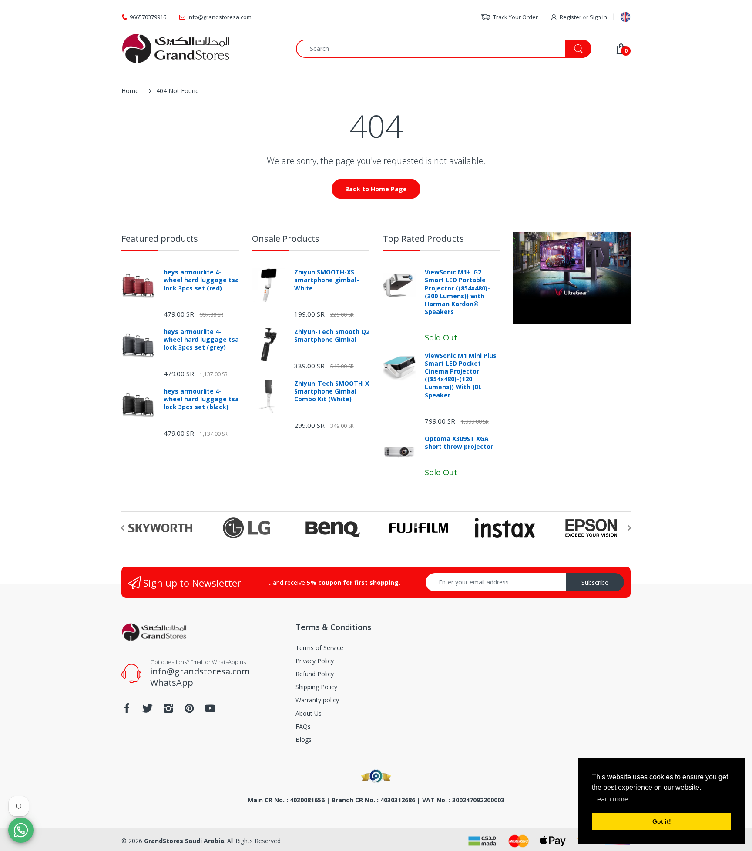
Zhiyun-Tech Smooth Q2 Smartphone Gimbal (331, 336)
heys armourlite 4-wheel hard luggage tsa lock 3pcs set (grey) (201, 339)
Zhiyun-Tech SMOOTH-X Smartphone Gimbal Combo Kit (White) (331, 391)
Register (570, 17)
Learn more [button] (610, 799)
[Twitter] (147, 710)
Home (130, 91)
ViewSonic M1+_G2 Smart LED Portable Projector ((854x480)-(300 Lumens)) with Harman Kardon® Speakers (457, 292)
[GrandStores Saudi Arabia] (175, 48)
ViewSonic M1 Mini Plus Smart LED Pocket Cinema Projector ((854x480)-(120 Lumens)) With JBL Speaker (461, 375)
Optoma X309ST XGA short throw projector (459, 443)
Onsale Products (285, 238)
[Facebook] (126, 710)
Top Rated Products (423, 238)
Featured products (159, 238)
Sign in (598, 17)
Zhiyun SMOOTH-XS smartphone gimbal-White (326, 280)
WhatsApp (171, 682)
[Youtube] (210, 710)
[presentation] (122, 527)
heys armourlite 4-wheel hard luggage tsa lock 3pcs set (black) (201, 399)
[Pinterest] (189, 710)
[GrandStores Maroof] (376, 776)
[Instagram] (168, 710)
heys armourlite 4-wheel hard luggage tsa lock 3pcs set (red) (201, 280)
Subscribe (594, 582)
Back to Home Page (376, 189)
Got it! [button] (661, 821)
